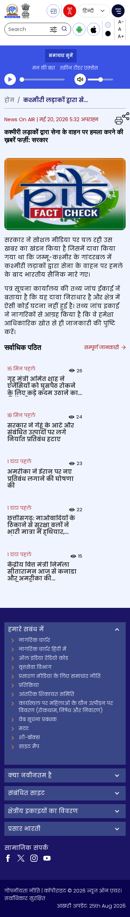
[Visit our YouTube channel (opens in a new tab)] (47, 857)
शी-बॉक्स (29, 737)
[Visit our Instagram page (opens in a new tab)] (34, 857)
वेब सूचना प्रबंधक (38, 719)
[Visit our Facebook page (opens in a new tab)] (8, 857)
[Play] (10, 79)
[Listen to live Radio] (69, 10)
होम (9, 100)
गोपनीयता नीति (22, 890)
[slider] (42, 79)
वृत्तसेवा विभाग (35, 667)
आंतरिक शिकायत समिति (46, 694)
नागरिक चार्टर (34, 640)
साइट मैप (29, 746)
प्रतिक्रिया (29, 685)
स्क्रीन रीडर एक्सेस (79, 68)
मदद (24, 728)
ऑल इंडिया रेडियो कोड (43, 658)
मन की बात (43, 68)
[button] (54, 29)
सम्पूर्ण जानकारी (102, 347)
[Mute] (80, 79)
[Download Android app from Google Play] (79, 29)
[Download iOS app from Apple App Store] (93, 29)
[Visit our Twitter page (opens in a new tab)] (21, 857)
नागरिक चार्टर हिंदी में (42, 649)
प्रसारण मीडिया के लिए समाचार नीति (60, 676)
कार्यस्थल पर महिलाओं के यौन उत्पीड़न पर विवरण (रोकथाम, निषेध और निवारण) (66, 706)
